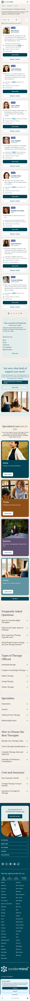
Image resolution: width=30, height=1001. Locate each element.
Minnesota (4, 952)
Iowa (2, 919)
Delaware (3, 906)
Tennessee (18, 931)
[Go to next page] (26, 313)
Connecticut (4, 900)
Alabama (3, 885)
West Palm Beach (7, 349)
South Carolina (20, 925)
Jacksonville (6, 344)
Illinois (3, 925)
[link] (15, 44)
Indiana (3, 928)
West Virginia (19, 952)
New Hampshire (20, 894)
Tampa (4, 342)
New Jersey (19, 897)
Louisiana (3, 937)
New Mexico (19, 900)
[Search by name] (26, 20)
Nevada (18, 903)
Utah (17, 937)
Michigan (3, 949)
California (3, 894)
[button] (15, 382)
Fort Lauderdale (7, 347)
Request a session (15, 59)
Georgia (3, 912)
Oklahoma (18, 912)
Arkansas (3, 888)
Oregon (18, 915)
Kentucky (3, 934)
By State (3, 878)
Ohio (17, 909)
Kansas (3, 931)
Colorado (3, 897)
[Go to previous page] (4, 313)
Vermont (18, 943)
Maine (2, 946)
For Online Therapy (24, 878)
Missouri (3, 955)
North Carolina (20, 885)
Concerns (5, 20)
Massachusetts (5, 940)
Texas (17, 934)
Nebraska (18, 891)
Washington (19, 946)
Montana (18, 882)
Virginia (18, 940)
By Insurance (9, 878)
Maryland (3, 943)
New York (18, 906)
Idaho (2, 922)
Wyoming (18, 955)
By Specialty (16, 878)
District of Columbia (6, 903)
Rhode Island (19, 922)
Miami (4, 340)
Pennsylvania (19, 919)
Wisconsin (18, 949)
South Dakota (19, 928)
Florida (3, 909)
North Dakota (19, 888)
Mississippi (4, 958)
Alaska (3, 882)
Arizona (3, 891)
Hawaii (3, 915)
